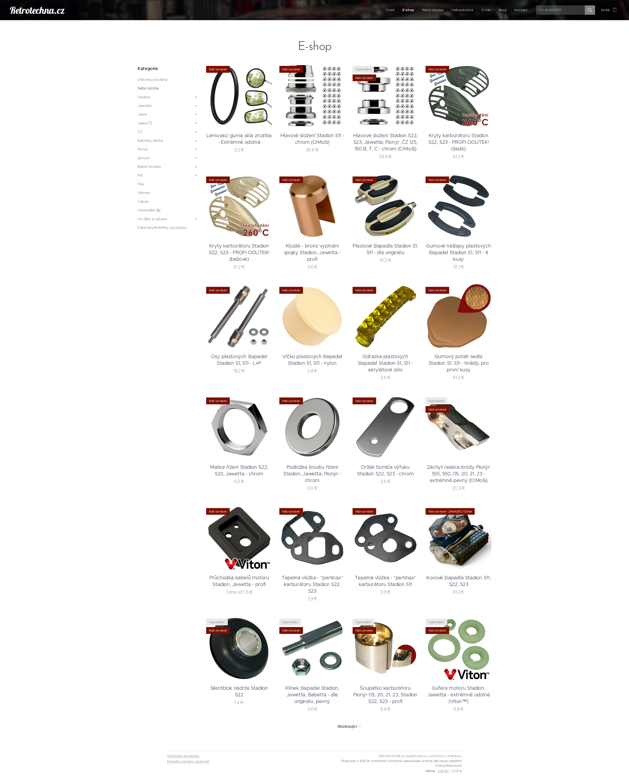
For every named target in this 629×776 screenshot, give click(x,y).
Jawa (142, 114)
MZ (140, 175)
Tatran (143, 201)
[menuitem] (391, 10)
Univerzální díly (149, 210)
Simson (144, 158)
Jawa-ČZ (145, 123)
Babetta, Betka (150, 140)
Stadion (144, 97)
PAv (141, 184)
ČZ (140, 132)
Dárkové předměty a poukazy (162, 227)
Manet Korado (149, 166)
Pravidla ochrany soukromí (188, 761)
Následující (347, 726)
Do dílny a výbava (152, 219)
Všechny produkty (153, 79)
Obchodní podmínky (183, 756)
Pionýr (143, 149)
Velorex (144, 192)
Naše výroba (148, 88)
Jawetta (144, 105)
